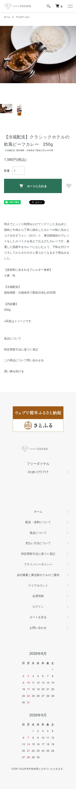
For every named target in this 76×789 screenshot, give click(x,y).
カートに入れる (37, 186)
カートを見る (38, 617)
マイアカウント (38, 585)
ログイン (38, 606)
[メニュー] (70, 6)
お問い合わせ (38, 627)
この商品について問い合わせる (24, 360)
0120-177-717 (38, 472)
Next (71, 64)
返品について (12, 338)
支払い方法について (38, 543)
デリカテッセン (23, 16)
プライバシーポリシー (38, 564)
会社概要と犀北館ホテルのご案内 (38, 575)
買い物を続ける (14, 371)
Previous (4, 64)
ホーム (7, 16)
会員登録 (38, 596)
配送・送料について (38, 522)
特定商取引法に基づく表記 (21, 349)
